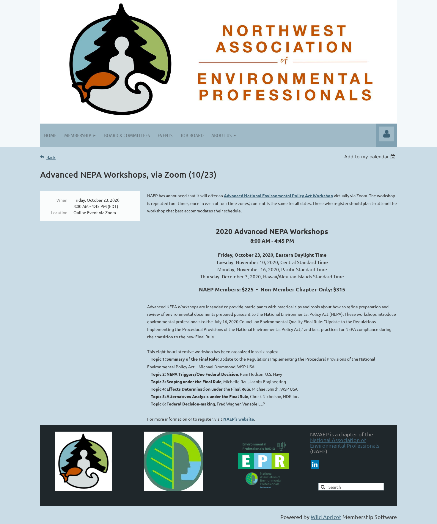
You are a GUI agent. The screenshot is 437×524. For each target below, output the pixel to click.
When (61, 200)
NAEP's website (238, 419)
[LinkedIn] (315, 464)
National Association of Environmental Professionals (344, 443)
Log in (386, 134)
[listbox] (370, 156)
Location (59, 212)
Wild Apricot (326, 517)
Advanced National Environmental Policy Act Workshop (278, 195)
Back (51, 157)
